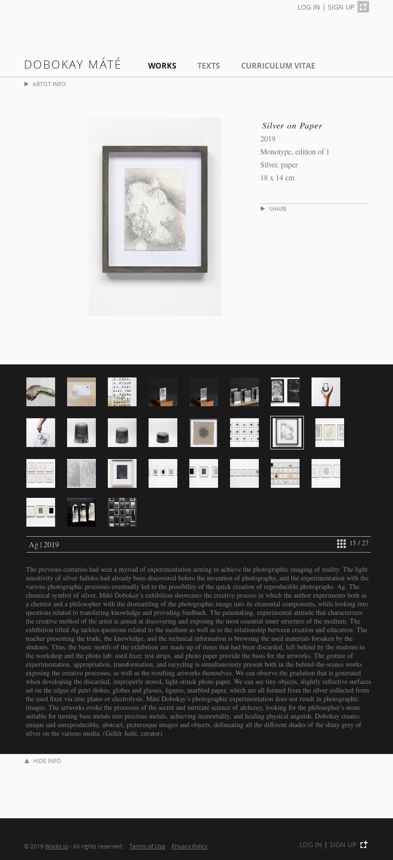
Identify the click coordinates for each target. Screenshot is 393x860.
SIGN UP (341, 7)
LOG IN (309, 7)
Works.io (56, 846)
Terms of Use (147, 846)
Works (162, 65)
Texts (208, 65)
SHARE (278, 209)
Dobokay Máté (73, 64)
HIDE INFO (47, 761)
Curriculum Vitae (278, 65)
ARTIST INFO (49, 84)
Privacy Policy (190, 846)
